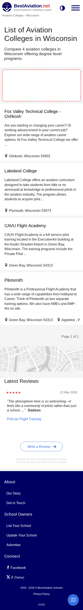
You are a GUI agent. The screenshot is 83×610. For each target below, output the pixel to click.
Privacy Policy (41, 594)
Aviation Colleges (13, 15)
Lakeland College (20, 171)
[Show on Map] (73, 600)
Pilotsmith (13, 280)
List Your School (18, 526)
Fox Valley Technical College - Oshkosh (32, 114)
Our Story (13, 493)
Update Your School (21, 535)
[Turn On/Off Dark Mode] (62, 8)
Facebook (18, 568)
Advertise (13, 545)
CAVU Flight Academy (25, 225)
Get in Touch (15, 503)
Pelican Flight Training (24, 419)
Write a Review (39, 446)
